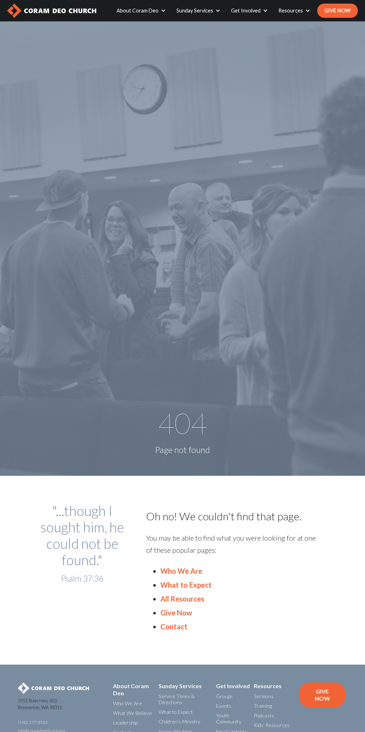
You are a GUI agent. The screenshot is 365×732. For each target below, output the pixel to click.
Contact (173, 626)
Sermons (264, 696)
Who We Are (181, 571)
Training (263, 706)
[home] (51, 11)
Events (223, 706)
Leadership (125, 723)
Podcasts (264, 715)
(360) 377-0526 (33, 722)
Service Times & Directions (177, 699)
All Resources (182, 598)
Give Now (337, 10)
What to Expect (186, 585)
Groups (224, 696)
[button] (143, 10)
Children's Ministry (179, 721)
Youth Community (228, 718)
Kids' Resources (272, 725)
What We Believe (132, 713)
